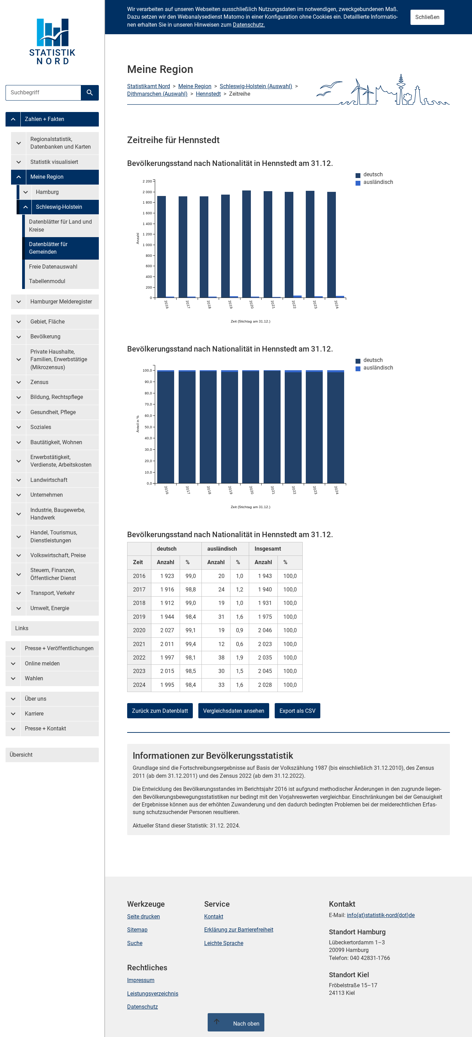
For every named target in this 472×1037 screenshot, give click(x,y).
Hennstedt (208, 94)
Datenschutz (142, 1006)
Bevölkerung (45, 336)
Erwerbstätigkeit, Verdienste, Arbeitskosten (61, 461)
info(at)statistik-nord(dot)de (381, 915)
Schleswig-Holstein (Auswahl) (256, 86)
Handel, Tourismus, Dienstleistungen (53, 536)
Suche (134, 943)
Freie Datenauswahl (53, 266)
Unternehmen (46, 495)
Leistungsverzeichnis (152, 993)
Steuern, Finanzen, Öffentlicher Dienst (53, 574)
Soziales (40, 427)
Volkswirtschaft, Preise (58, 555)
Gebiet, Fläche (47, 321)
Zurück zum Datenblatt (160, 711)
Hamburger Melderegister (61, 301)
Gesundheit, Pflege (53, 412)
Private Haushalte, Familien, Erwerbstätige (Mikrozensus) (58, 359)
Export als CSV (297, 711)
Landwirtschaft (48, 480)
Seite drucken (143, 916)
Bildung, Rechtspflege (56, 397)
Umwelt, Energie (49, 608)
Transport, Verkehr (52, 593)
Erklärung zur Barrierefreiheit (238, 929)
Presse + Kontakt (45, 728)
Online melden (42, 663)
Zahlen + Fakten (44, 119)
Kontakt (213, 916)
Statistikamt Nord (148, 86)
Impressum (140, 980)
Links (21, 628)
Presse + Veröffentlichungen (59, 648)
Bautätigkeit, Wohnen (56, 442)
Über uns (35, 698)
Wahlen (34, 678)
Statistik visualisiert (54, 162)
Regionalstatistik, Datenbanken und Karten (60, 143)
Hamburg (47, 192)
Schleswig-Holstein (59, 207)
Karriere (34, 713)
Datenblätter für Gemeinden (48, 248)
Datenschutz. (249, 24)
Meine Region (47, 177)
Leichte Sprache (223, 943)
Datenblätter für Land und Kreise (60, 225)
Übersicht (21, 754)
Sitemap (137, 929)
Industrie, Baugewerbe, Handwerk (57, 514)
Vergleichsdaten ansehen (233, 711)
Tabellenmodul (47, 281)
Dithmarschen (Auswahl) (157, 94)
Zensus (39, 382)
